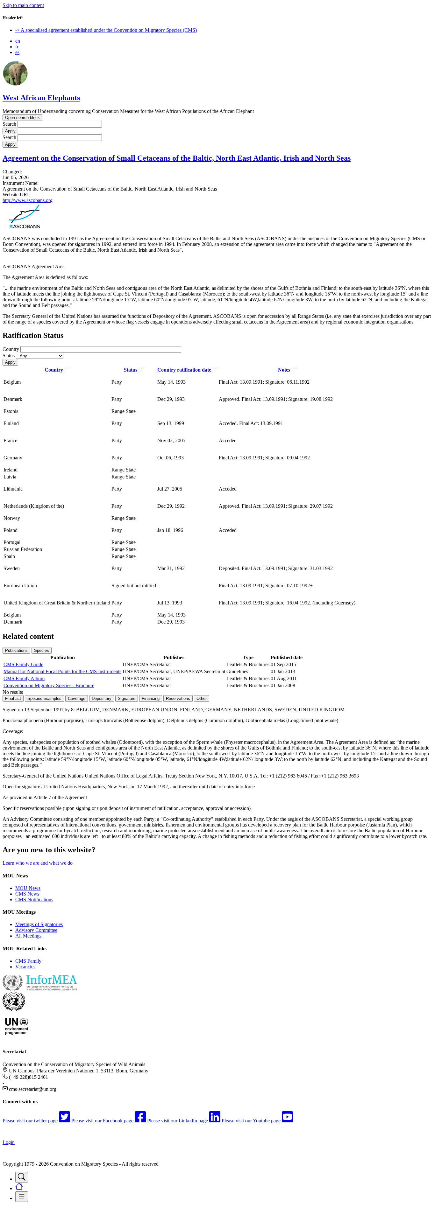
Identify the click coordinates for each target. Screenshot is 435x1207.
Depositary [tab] (101, 698)
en (17, 41)
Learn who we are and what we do (38, 863)
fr (16, 46)
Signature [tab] (126, 698)
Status (9, 355)
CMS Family (28, 961)
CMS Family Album (24, 678)
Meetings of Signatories (39, 924)
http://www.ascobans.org (28, 200)
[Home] (15, 84)
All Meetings (28, 935)
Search (9, 124)
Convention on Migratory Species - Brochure (49, 685)
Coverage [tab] (76, 698)
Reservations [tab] (178, 698)
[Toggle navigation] (21, 1177)
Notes (284, 370)
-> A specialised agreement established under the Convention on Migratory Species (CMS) (106, 30)
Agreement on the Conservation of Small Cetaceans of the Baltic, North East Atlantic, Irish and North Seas (177, 158)
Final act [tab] (13, 698)
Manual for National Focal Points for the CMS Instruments (62, 671)
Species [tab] (41, 650)
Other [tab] (201, 698)
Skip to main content (23, 5)
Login (9, 1142)
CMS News (27, 894)
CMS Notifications (34, 899)
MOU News (27, 888)
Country (11, 349)
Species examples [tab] (44, 698)
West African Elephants (41, 98)
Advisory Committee (36, 930)
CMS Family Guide (23, 664)
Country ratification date (184, 370)
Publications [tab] (16, 650)
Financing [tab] (151, 698)
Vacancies (25, 966)
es (17, 52)
